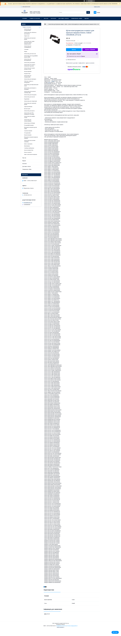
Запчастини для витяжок (29, 62)
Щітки (66, 24)
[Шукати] (88, 12)
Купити (74, 49)
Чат (116, 632)
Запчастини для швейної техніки (29, 117)
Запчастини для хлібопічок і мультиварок (30, 33)
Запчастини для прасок (29, 110)
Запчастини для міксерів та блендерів (30, 88)
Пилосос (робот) (28, 152)
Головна (24, 18)
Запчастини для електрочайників (27, 120)
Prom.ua (67, 623)
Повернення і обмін (76, 18)
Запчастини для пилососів (30, 53)
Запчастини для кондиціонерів (27, 76)
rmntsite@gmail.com (28, 202)
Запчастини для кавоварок (30, 79)
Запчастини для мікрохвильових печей (31, 85)
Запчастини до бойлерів (29, 123)
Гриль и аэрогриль (28, 143)
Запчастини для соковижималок (27, 47)
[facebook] (44, 587)
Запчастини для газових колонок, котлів (29, 69)
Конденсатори (27, 73)
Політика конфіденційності (72, 625)
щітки (49, 82)
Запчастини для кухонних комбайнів (29, 141)
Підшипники (26, 98)
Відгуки (87, 18)
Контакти (53, 18)
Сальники (26, 49)
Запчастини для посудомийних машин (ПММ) (31, 56)
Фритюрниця (27, 145)
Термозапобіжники (28, 106)
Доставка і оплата (64, 18)
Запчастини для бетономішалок (27, 60)
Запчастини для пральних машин (56, 24)
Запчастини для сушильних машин (30, 104)
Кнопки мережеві (27, 71)
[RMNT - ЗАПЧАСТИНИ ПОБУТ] (24, 14)
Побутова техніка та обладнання (28, 82)
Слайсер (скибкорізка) (29, 148)
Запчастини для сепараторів (30, 101)
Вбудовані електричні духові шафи (30, 128)
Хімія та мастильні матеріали (30, 154)
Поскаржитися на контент (61, 625)
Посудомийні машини (29, 125)
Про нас (46, 18)
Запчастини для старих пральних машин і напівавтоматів (29, 42)
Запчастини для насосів (29, 96)
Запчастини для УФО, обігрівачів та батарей (29, 113)
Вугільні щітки (27, 108)
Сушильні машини (28, 130)
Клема (52, 81)
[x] (45, 587)
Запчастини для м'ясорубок (30, 94)
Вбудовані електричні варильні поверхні (31, 138)
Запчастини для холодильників (27, 30)
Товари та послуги (34, 18)
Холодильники (27, 132)
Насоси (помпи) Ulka (28, 150)
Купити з (87, 49)
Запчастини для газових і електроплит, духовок (29, 65)
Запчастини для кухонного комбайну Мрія (30, 92)
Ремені (25, 51)
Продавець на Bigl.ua (60, 624)
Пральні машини (27, 134)
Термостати (26, 35)
